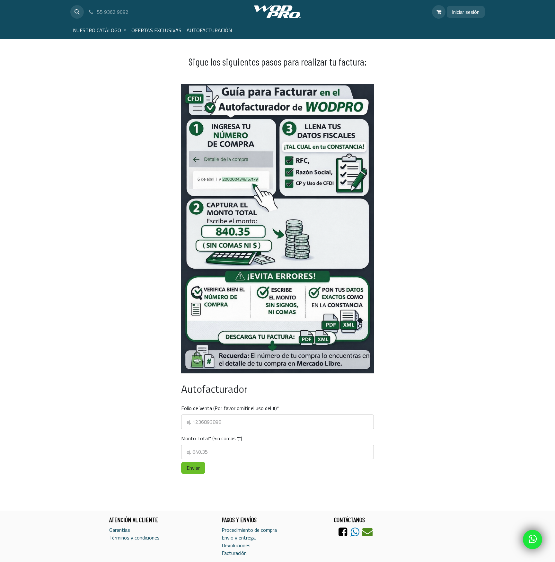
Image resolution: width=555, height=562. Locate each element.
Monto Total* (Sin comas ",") (211, 438)
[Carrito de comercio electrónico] (438, 12)
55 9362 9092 (112, 12)
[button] (77, 12)
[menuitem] (99, 30)
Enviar (193, 468)
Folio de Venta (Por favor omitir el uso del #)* (230, 396)
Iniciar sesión (466, 12)
